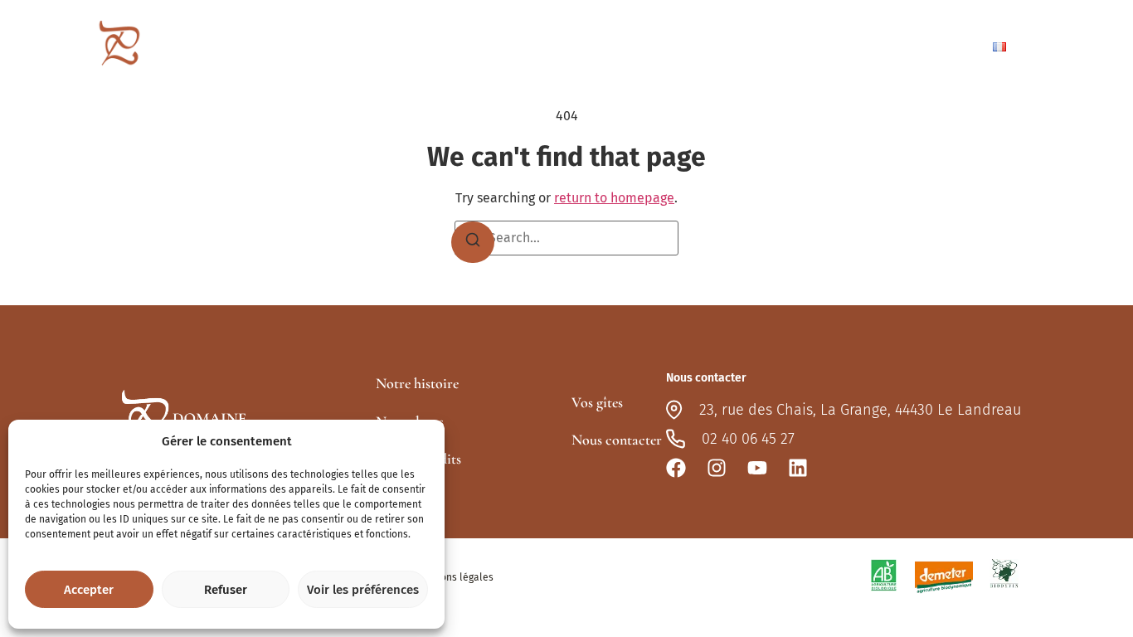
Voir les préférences (363, 589)
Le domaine (516, 46)
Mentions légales (455, 577)
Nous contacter (922, 46)
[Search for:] (566, 238)
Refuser (225, 589)
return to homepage (614, 198)
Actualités (825, 46)
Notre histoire (417, 383)
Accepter (89, 589)
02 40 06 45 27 (748, 439)
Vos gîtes (725, 46)
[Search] (472, 242)
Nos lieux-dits (633, 46)
